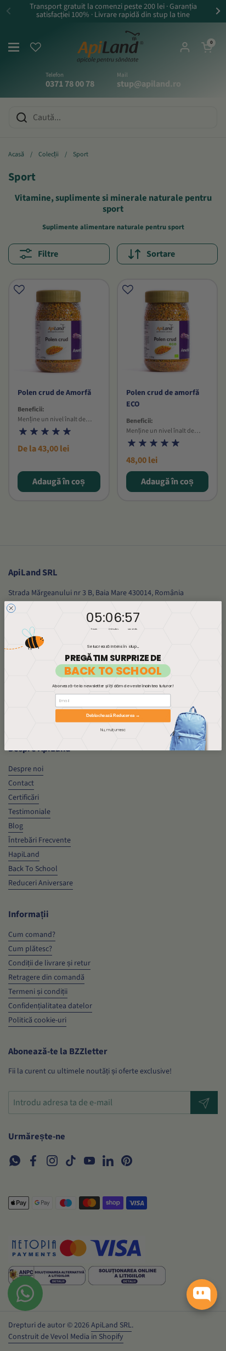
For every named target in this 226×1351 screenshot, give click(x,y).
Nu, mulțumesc (112, 729)
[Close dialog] (11, 607)
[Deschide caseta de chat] (202, 1294)
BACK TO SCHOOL (113, 670)
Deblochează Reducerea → (113, 716)
